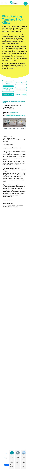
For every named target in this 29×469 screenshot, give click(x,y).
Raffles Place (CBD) (8, 82)
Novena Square (21, 83)
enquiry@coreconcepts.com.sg (15, 115)
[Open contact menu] (26, 4)
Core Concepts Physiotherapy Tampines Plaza (14, 101)
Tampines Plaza (8, 94)
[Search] (5, 3)
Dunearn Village (21, 94)
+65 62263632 (11, 114)
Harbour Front (21, 89)
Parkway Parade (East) (8, 89)
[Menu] (2, 2)
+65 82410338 (14, 112)
